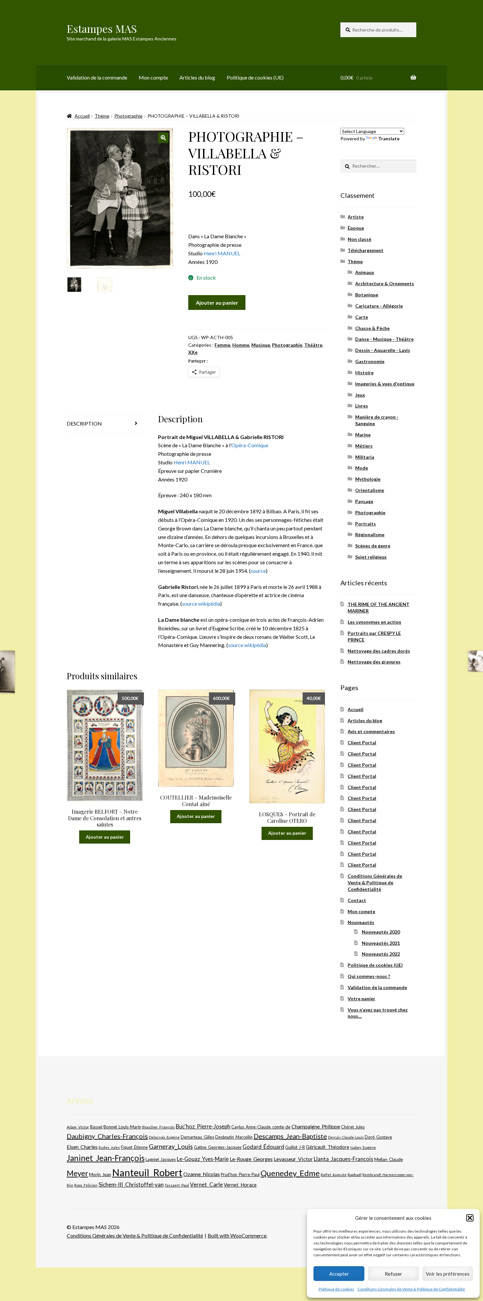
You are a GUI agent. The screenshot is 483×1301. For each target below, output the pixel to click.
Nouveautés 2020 (381, 932)
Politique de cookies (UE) (255, 77)
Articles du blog (197, 77)
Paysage (364, 501)
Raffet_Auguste (334, 1175)
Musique (260, 345)
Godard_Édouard (263, 1147)
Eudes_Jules (109, 1147)
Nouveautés (361, 922)
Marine (363, 434)
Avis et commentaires (371, 731)
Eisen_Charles (82, 1147)
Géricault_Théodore (327, 1147)
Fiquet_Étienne (134, 1147)
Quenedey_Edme (290, 1173)
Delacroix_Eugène (164, 1137)
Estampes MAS (102, 28)
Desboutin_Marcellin (234, 1137)
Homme (240, 345)
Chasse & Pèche (372, 328)
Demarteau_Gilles (197, 1137)
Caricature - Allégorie (379, 306)
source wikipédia (201, 603)
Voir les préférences (448, 1274)
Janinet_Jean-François (106, 1158)
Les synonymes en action (374, 622)
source (258, 571)
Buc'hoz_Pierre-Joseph (203, 1126)
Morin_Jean (100, 1174)
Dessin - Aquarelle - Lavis (382, 350)
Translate (389, 138)
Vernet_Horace (240, 1185)
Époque (356, 228)
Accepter (339, 1274)
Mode (361, 468)
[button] (470, 1218)
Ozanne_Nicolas (201, 1174)
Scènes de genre (372, 545)
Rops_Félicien (86, 1185)
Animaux (364, 272)
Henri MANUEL (222, 253)
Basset (96, 1127)
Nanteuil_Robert (147, 1172)
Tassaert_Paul (177, 1185)
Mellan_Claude (388, 1159)
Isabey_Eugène (363, 1147)
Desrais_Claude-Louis (346, 1137)
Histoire (364, 372)
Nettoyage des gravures (374, 661)
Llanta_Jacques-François (343, 1159)
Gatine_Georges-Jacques (218, 1147)
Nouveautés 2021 (381, 943)
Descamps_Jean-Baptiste (290, 1136)
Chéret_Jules (353, 1127)
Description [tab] (84, 423)
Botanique (366, 294)
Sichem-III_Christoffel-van (131, 1184)
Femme (222, 345)
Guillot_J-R (295, 1147)
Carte (361, 317)
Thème (102, 116)
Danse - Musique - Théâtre (384, 339)
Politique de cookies (336, 1289)
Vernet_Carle (206, 1184)
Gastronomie (369, 361)
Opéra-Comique (249, 445)
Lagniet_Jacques (161, 1159)
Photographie (128, 116)
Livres (361, 405)
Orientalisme (369, 490)
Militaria (364, 457)
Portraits (365, 523)
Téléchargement (365, 250)
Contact (357, 900)
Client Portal (362, 742)
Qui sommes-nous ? (369, 976)
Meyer (77, 1173)
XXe (192, 352)
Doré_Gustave (378, 1137)
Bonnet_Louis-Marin (122, 1126)
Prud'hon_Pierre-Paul (240, 1174)
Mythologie (367, 479)
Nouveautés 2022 (381, 954)
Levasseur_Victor (293, 1159)
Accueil (82, 116)
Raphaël (354, 1174)
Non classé (359, 239)
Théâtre (313, 345)
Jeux (360, 395)
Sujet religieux (371, 557)
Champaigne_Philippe (315, 1126)
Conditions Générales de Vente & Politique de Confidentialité (411, 1289)
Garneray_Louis (171, 1146)
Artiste (356, 217)
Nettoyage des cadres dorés (379, 651)
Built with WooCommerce (237, 1235)
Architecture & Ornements (384, 283)
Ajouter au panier (217, 302)
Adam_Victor (78, 1127)
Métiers (364, 446)
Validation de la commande (97, 77)
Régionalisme (369, 534)
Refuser (393, 1274)
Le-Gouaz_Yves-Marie (203, 1159)
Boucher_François (158, 1127)
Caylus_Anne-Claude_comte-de (260, 1126)
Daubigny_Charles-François (107, 1136)
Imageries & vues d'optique (384, 383)
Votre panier (361, 998)
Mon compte (153, 77)
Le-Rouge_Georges (251, 1159)
